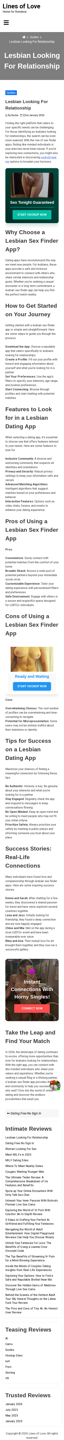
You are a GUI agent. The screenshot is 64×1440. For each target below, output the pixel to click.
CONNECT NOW (32, 1008)
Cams (9, 1344)
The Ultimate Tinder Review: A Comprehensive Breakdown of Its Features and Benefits (26, 1181)
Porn (8, 1367)
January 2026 (13, 1404)
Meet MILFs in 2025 (18, 1154)
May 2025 (11, 1415)
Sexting (10, 1372)
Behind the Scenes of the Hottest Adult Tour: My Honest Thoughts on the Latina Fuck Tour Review (30, 1298)
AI (6, 1338)
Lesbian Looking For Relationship (26, 1137)
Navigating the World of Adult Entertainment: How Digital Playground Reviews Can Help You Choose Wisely (29, 1233)
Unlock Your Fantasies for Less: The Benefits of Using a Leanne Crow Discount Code (28, 1246)
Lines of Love (21, 6)
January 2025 (13, 1421)
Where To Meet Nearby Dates (24, 1166)
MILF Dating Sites (16, 1160)
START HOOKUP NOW (32, 214)
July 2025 (11, 1410)
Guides (11, 92)
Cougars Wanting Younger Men (24, 1171)
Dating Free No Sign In (19, 1143)
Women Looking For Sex (20, 1149)
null (7, 1361)
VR (7, 1378)
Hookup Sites (14, 1355)
